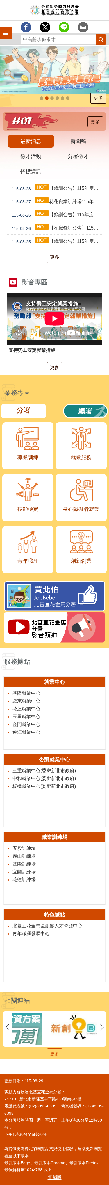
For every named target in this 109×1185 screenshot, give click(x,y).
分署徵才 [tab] (78, 156)
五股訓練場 (24, 848)
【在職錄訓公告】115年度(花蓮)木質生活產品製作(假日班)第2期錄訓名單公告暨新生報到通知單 (57, 228)
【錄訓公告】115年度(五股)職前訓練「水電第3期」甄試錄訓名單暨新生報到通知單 (57, 188)
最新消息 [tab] (30, 141)
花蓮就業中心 (26, 708)
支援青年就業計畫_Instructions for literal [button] (47, 98)
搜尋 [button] (101, 39)
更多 (98, 98)
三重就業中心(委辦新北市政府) (44, 770)
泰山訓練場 (24, 856)
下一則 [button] (101, 1027)
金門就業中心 (26, 724)
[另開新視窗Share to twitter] (45, 27)
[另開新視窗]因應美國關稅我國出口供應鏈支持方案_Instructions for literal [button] (52, 98)
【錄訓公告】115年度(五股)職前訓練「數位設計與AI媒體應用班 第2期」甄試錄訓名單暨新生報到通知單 (57, 241)
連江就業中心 (26, 732)
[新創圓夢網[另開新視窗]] (54, 1027)
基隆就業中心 (26, 693)
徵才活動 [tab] (30, 156)
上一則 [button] (7, 1027)
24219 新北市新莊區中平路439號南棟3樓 (43, 1099)
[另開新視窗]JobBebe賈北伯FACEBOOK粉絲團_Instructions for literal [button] (62, 98)
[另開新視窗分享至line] (64, 27)
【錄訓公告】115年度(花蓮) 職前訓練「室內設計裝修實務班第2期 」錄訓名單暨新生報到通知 (57, 214)
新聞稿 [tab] (78, 141)
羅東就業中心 (26, 700)
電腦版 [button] (55, 1177)
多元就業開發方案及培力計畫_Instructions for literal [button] (67, 98)
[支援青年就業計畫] (54, 70)
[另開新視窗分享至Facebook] (26, 27)
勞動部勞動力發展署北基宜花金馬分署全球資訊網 (54, 10)
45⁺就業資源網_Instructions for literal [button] (57, 98)
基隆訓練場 (24, 863)
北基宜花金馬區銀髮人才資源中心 (47, 925)
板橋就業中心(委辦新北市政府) (44, 786)
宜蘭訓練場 (24, 871)
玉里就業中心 (26, 716)
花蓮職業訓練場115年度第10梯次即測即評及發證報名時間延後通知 (57, 201)
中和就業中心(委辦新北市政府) (44, 778)
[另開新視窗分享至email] (83, 27)
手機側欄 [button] (3, 29)
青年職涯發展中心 (31, 933)
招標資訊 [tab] (30, 171)
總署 (85, 411)
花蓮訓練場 (24, 879)
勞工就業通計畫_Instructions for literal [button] (41, 98)
